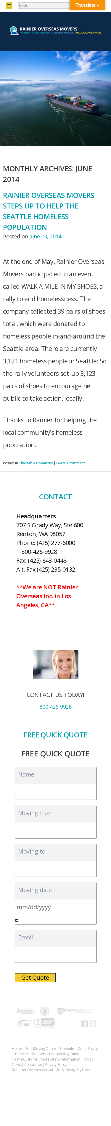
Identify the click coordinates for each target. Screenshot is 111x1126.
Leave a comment (70, 463)
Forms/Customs (24, 1059)
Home (17, 1048)
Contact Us (33, 1064)
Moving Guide (68, 1053)
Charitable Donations (36, 463)
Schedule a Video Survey (78, 1048)
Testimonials (25, 1053)
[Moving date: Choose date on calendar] (17, 920)
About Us (46, 1053)
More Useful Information (60, 1059)
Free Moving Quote (40, 1048)
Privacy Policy (56, 1064)
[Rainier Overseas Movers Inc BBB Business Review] (44, 1024)
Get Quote (35, 977)
